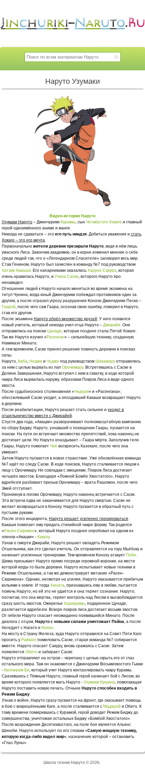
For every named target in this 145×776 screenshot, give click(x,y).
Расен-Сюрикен (19, 530)
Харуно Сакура (101, 270)
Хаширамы (74, 603)
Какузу (43, 536)
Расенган (55, 337)
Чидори (81, 391)
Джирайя (111, 325)
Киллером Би (16, 670)
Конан (47, 627)
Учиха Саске (67, 276)
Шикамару (105, 361)
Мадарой (112, 706)
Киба (22, 361)
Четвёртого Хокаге (104, 222)
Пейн (131, 555)
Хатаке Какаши (16, 270)
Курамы (68, 222)
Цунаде (54, 331)
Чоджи (53, 361)
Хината (57, 585)
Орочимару (72, 367)
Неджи (35, 361)
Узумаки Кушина (99, 682)
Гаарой (9, 306)
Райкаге (28, 639)
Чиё (53, 446)
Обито (31, 652)
